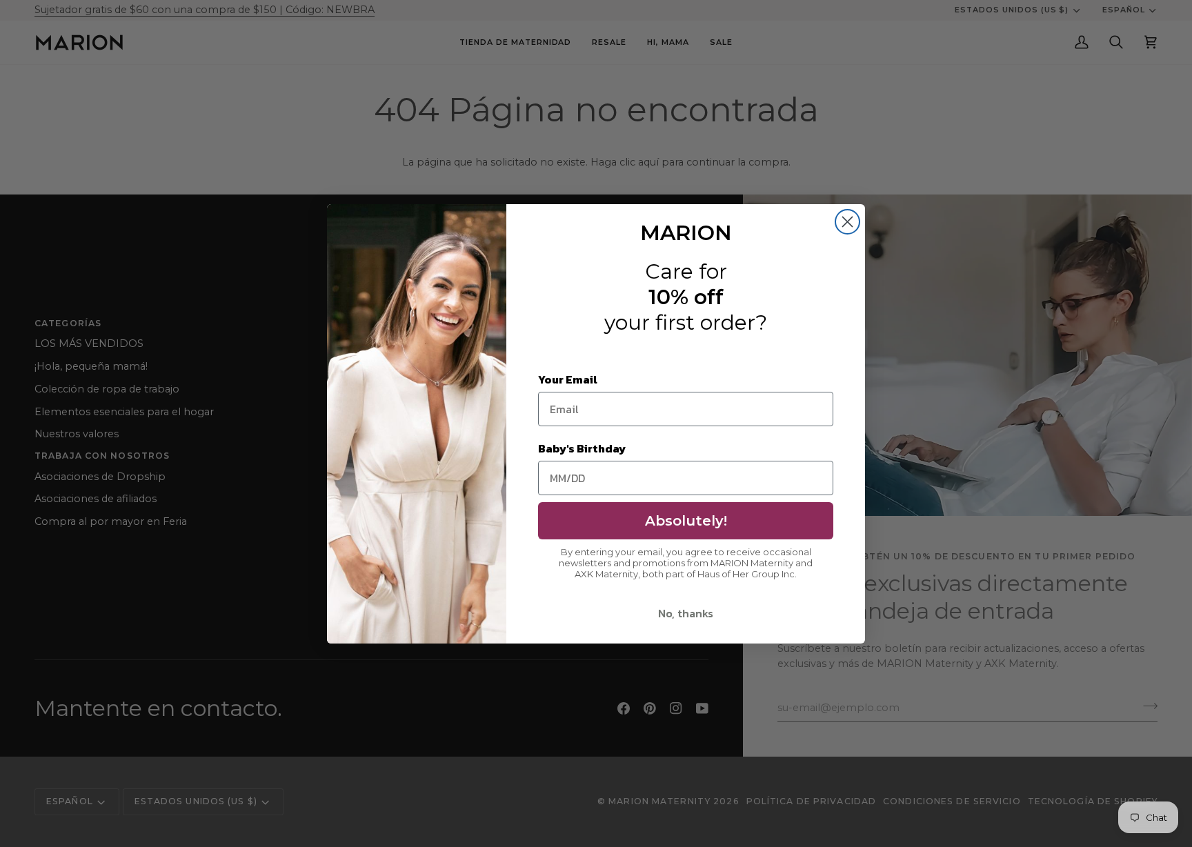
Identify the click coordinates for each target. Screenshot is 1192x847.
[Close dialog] (847, 222)
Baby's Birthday (582, 448)
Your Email (567, 379)
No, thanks (685, 613)
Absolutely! (686, 520)
